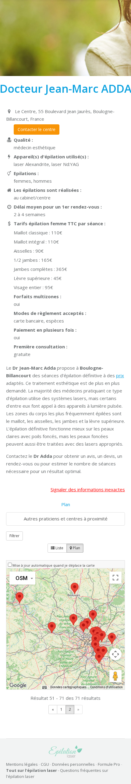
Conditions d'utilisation (106, 687)
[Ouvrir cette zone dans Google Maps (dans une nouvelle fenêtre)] (18, 685)
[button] (83, 627)
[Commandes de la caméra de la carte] (115, 654)
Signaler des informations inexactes (88, 489)
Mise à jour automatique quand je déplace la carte (53, 565)
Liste (59, 548)
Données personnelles (73, 764)
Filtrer (14, 535)
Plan (65, 504)
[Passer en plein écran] (115, 578)
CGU (45, 764)
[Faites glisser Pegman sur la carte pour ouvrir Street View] (115, 676)
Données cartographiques (68, 687)
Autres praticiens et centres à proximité (66, 519)
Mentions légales (22, 764)
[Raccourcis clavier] (44, 687)
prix (120, 375)
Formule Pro (109, 764)
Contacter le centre (36, 129)
